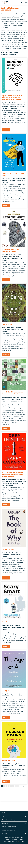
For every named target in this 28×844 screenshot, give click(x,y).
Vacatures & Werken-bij (8, 830)
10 (10, 786)
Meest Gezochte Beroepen (9, 820)
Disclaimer (14, 839)
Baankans (4, 816)
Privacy (22, 839)
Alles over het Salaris (7, 833)
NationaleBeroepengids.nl (9, 826)
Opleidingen (5, 823)
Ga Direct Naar (6, 813)
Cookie (7, 839)
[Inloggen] (21, 2)
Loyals (18, 841)
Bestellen (5, 130)
